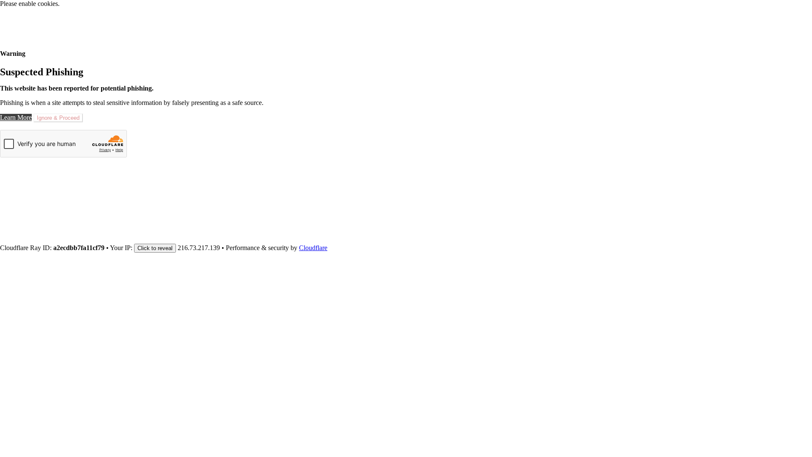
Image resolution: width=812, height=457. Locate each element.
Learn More (16, 117)
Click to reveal (155, 248)
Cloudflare (313, 247)
